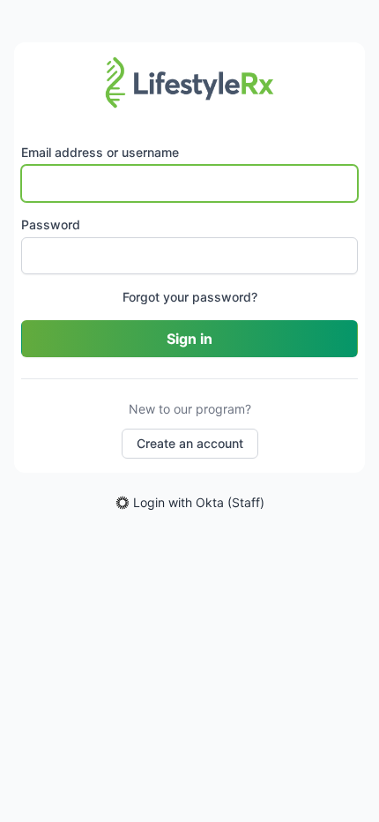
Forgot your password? (190, 296)
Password (50, 224)
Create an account (190, 443)
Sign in (189, 338)
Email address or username (100, 152)
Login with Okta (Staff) (198, 502)
